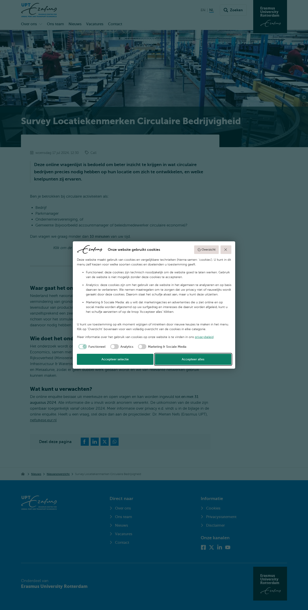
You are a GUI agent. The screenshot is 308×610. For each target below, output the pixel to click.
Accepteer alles (193, 359)
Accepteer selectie (115, 359)
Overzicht (209, 249)
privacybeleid (204, 337)
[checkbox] (91, 346)
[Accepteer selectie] (226, 249)
